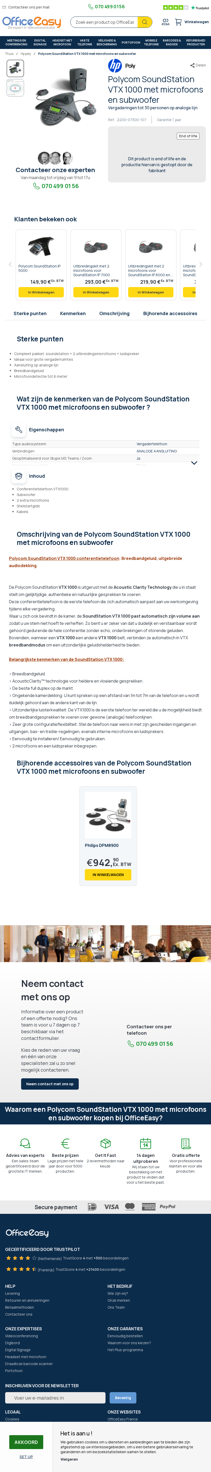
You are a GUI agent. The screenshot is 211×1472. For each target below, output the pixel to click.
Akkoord (26, 1442)
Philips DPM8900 (102, 845)
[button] (15, 88)
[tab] (106, 338)
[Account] (165, 22)
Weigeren (69, 1459)
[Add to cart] (41, 292)
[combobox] (111, 22)
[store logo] (31, 23)
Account (165, 22)
